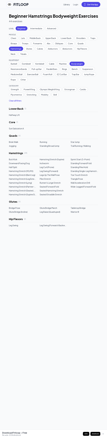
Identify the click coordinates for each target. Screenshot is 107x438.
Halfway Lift (14, 115)
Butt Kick (13, 159)
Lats (23, 38)
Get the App (92, 4)
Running (43, 142)
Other (23, 79)
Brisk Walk (13, 142)
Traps (92, 38)
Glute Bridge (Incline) (18, 212)
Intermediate (36, 28)
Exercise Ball (32, 74)
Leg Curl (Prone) (47, 167)
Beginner (21, 28)
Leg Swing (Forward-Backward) (53, 225)
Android (95, 434)
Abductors (67, 48)
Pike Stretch (45, 179)
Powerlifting (29, 89)
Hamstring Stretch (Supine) (52, 159)
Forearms (37, 43)
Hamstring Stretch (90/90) (21, 171)
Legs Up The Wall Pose (50, 175)
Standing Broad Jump (49, 146)
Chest (13, 38)
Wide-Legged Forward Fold (83, 186)
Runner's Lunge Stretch (50, 182)
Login (75, 4)
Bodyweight (77, 63)
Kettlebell (39, 63)
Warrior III (75, 212)
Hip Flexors (82, 48)
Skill (55, 94)
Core (70, 43)
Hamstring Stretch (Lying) (20, 182)
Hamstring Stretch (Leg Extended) (22, 179)
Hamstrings (16, 48)
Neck (13, 54)
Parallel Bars (51, 69)
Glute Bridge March (48, 208)
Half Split (13, 167)
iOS (86, 434)
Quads (80, 43)
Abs (48, 43)
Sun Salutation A (16, 128)
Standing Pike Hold (79, 167)
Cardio (83, 89)
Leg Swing (13, 225)
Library (67, 4)
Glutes (29, 48)
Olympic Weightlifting (50, 89)
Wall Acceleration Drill (80, 182)
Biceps (14, 43)
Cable (51, 63)
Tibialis (23, 54)
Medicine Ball (16, 74)
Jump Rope (89, 74)
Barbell (14, 63)
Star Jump (75, 142)
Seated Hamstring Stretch (52, 190)
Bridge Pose (14, 208)
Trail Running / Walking (81, 146)
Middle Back (35, 38)
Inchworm (44, 163)
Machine (63, 63)
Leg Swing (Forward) (49, 171)
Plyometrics (16, 94)
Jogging (12, 146)
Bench (75, 69)
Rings (64, 69)
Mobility (44, 94)
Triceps (25, 43)
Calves (40, 48)
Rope (13, 79)
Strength (15, 89)
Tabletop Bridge (78, 208)
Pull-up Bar (37, 69)
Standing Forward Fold (81, 163)
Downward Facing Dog (19, 163)
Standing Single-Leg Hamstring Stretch (84, 171)
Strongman (69, 89)
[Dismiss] (103, 433)
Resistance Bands (19, 69)
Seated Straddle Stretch (51, 194)
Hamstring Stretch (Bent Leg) (22, 175)
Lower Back (66, 38)
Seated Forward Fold (49, 186)
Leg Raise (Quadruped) (50, 212)
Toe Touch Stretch (79, 175)
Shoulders (81, 38)
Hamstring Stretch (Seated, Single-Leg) (22, 190)
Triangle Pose (77, 179)
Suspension (87, 69)
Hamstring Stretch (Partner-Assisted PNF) (22, 186)
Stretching (31, 94)
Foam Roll (47, 74)
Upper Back (50, 38)
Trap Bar (75, 74)
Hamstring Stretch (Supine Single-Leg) (22, 194)
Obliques (59, 43)
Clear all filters (15, 100)
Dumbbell (26, 63)
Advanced (51, 28)
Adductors (53, 48)
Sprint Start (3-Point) (80, 159)
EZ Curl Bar (62, 74)
